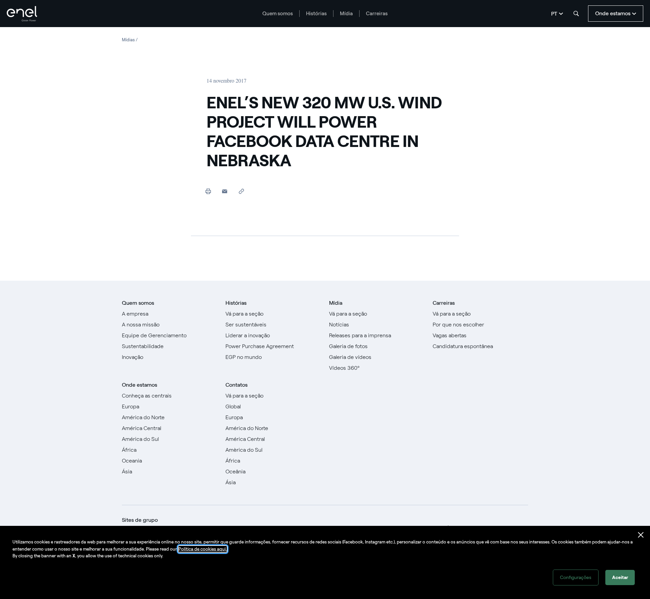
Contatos (236, 385)
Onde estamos (139, 385)
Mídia (346, 13)
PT (554, 13)
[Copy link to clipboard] (241, 191)
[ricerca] (576, 13)
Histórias (316, 13)
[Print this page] (208, 191)
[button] (224, 191)
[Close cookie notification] (641, 535)
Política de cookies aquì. (202, 549)
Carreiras (377, 13)
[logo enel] (22, 13)
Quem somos (277, 13)
